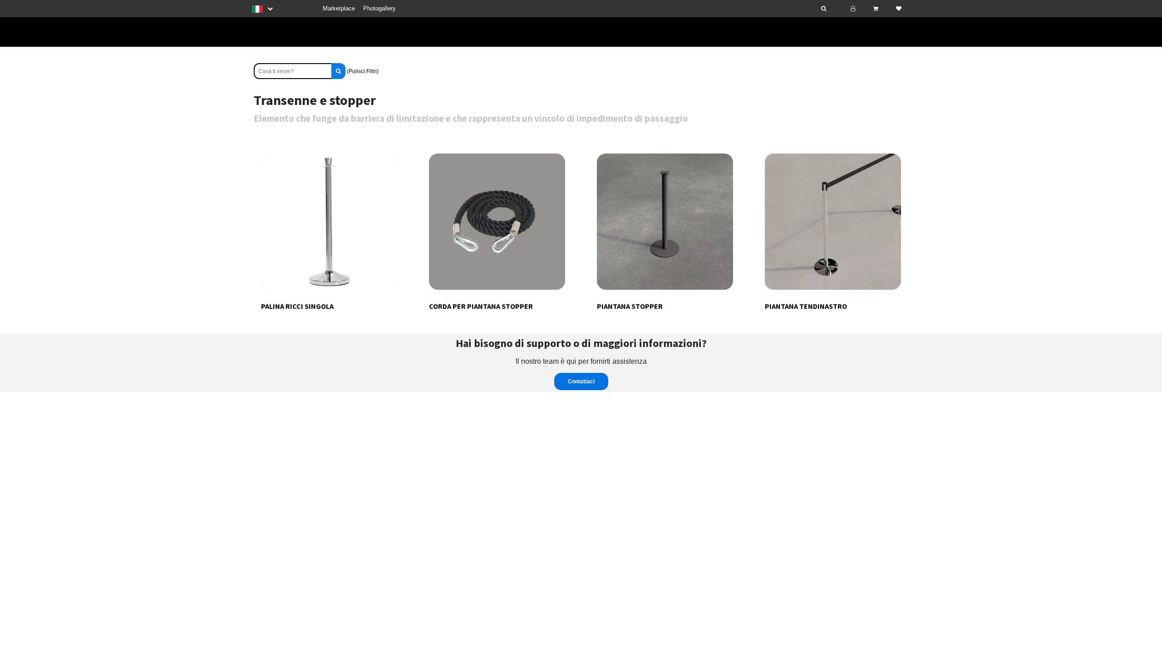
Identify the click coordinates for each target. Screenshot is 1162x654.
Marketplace (339, 8)
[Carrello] (875, 8)
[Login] (853, 8)
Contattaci (581, 381)
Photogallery (379, 8)
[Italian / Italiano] (262, 9)
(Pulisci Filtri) (363, 71)
